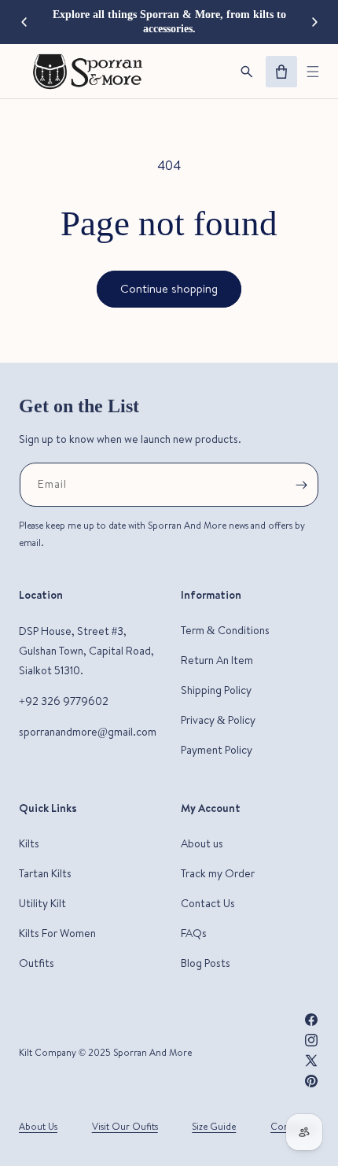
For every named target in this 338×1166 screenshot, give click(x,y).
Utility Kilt (42, 903)
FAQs (194, 933)
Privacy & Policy (218, 720)
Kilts (29, 843)
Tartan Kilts (45, 873)
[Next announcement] (314, 22)
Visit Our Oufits (125, 1126)
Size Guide (214, 1126)
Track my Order (218, 873)
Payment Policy (216, 750)
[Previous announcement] (23, 22)
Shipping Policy (216, 690)
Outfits (36, 963)
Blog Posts (205, 963)
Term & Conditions (225, 630)
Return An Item (217, 660)
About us (202, 843)
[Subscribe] (301, 484)
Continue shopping (169, 288)
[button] (312, 71)
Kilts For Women (57, 933)
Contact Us (208, 903)
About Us (38, 1126)
